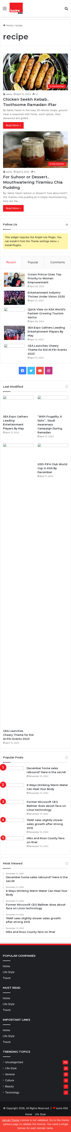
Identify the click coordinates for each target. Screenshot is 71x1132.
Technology (12, 1092)
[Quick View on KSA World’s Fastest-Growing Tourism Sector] (14, 315)
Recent (11, 262)
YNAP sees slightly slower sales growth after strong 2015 (45, 824)
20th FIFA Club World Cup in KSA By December (52, 468)
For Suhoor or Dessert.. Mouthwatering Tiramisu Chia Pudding (33, 182)
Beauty (9, 1086)
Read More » (13, 125)
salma (9, 94)
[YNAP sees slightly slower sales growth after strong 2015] (13, 825)
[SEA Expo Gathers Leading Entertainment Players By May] (14, 333)
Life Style (8, 972)
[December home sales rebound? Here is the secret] (13, 773)
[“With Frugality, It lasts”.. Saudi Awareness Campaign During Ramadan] (52, 404)
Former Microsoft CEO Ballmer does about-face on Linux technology (46, 806)
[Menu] (5, 9)
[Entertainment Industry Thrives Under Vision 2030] (14, 298)
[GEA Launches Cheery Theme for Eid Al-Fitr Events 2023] (14, 351)
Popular (33, 262)
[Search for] (66, 9)
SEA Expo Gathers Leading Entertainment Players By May (46, 331)
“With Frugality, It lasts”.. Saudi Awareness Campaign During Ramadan (49, 424)
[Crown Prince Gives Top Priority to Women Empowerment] (14, 280)
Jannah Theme (10, 1120)
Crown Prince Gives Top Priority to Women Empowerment (44, 278)
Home (9, 25)
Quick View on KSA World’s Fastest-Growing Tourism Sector (47, 313)
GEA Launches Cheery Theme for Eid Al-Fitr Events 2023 (47, 349)
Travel (6, 977)
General (10, 1074)
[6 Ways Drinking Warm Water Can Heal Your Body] (13, 790)
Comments (57, 262)
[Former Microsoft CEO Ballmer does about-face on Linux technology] (13, 807)
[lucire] (16, 8)
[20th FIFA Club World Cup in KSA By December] (52, 451)
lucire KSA (62, 1108)
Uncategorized (14, 1062)
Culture (9, 1080)
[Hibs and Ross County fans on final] (13, 843)
